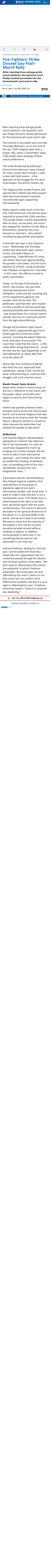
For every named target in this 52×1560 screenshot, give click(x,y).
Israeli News (25, 55)
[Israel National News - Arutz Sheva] (28, 2)
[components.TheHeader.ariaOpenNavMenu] (9, 2)
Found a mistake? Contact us (25, 603)
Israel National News (11, 55)
